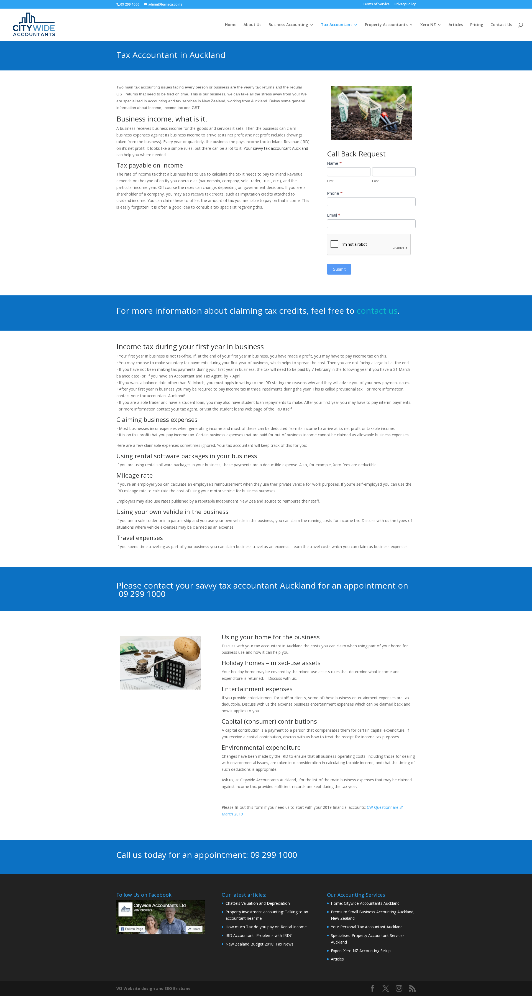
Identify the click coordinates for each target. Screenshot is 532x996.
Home (230, 25)
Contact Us (501, 25)
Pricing (476, 25)
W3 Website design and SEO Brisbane (153, 988)
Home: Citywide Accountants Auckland (365, 903)
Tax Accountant (336, 25)
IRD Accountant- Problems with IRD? (258, 935)
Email (333, 215)
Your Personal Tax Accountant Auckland (367, 926)
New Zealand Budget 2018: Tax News (259, 944)
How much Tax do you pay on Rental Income (266, 926)
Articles (456, 25)
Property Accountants (386, 25)
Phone (334, 193)
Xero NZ (428, 25)
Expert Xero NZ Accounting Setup (361, 950)
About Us (252, 25)
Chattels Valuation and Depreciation (258, 903)
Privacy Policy (405, 4)
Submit (339, 269)
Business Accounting (288, 25)
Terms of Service (376, 4)
